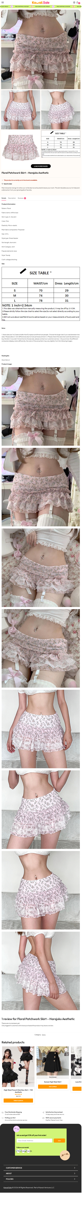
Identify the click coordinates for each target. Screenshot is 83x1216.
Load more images (41, 166)
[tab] (4, 197)
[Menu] (5, 2)
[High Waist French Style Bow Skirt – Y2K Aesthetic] (18, 1066)
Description (12, 198)
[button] (77, 2)
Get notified (53, 1086)
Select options (18, 1100)
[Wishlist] (31, 1049)
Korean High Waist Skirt (52, 1082)
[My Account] (74, 2)
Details (4, 198)
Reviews (21, 198)
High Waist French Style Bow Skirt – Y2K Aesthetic (18, 1091)
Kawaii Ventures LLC (46, 1187)
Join (59, 1141)
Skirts (44, 1035)
